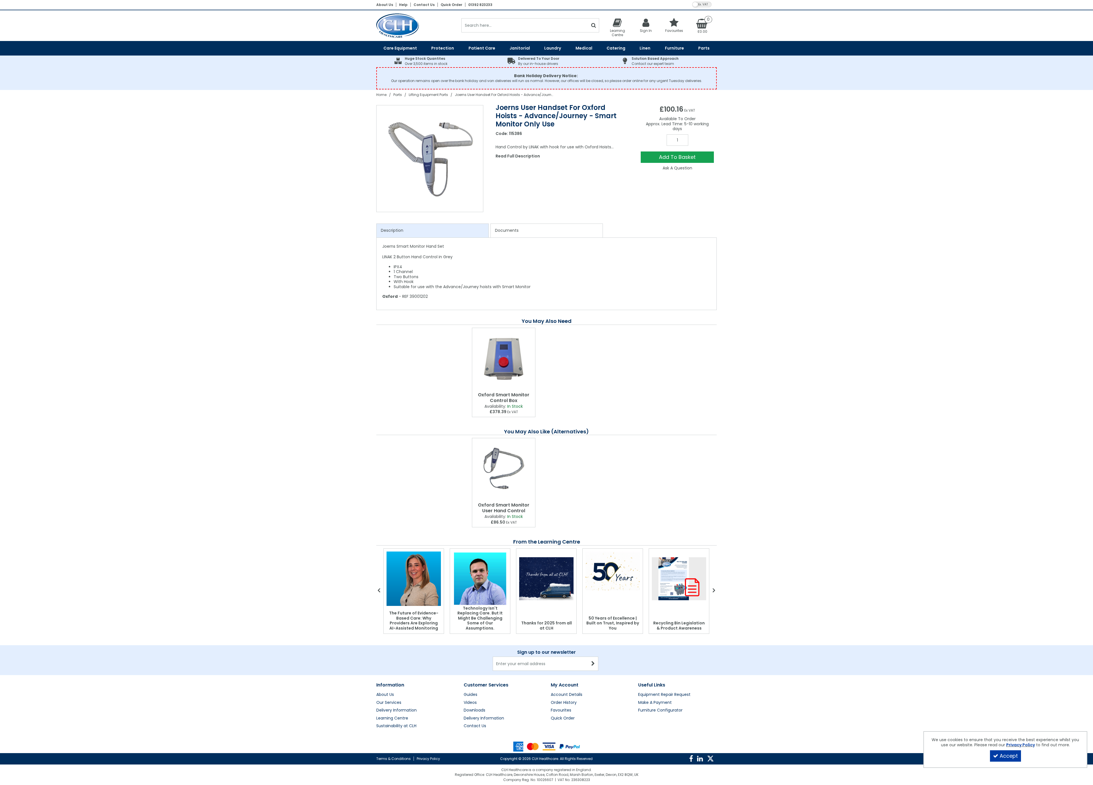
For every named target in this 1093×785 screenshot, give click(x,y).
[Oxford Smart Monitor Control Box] (503, 359)
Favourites (561, 710)
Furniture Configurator (660, 710)
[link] (691, 759)
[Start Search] (593, 25)
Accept (1009, 755)
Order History (564, 702)
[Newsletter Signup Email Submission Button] (593, 664)
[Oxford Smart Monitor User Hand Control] (503, 469)
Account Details (566, 694)
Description (392, 230)
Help (403, 5)
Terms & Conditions (393, 759)
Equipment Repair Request (664, 694)
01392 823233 (480, 5)
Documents (507, 230)
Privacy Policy (428, 759)
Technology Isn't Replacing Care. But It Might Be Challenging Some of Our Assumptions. (480, 618)
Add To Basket (677, 157)
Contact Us (424, 5)
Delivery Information (396, 710)
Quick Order (451, 5)
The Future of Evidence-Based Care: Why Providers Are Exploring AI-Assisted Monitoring (413, 620)
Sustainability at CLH (396, 726)
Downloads (474, 710)
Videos (470, 702)
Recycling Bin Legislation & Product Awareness (679, 625)
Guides (470, 694)
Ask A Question (677, 168)
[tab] (432, 231)
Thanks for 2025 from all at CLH (546, 625)
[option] (430, 158)
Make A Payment (655, 702)
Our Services (388, 702)
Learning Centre (392, 718)
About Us (384, 5)
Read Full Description (518, 156)
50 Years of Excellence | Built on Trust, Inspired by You (612, 623)
